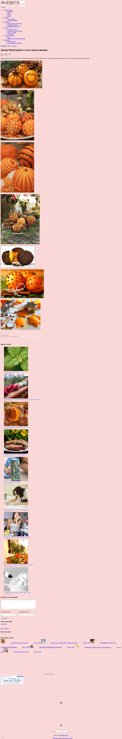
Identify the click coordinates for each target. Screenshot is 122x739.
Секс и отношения (9, 35)
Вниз (3, 7)
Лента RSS (4, 624)
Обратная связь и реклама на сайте (63, 738)
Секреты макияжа (12, 20)
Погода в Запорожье (16, 683)
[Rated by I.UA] (64, 732)
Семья (5, 28)
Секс (8, 37)
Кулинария (10, 34)
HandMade (10, 11)
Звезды (9, 16)
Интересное (7, 40)
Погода (3, 676)
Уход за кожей (11, 19)
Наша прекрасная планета (14, 43)
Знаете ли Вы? (11, 41)
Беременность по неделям (14, 31)
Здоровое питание (12, 25)
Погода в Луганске (7, 683)
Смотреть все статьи (49, 674)
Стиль (9, 14)
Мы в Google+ (5, 628)
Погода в (12, 678)
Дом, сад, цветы (11, 32)
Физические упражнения (14, 23)
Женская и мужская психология (16, 38)
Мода (8, 13)
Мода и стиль (8, 10)
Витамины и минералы (13, 26)
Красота (6, 17)
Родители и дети (12, 29)
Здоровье (6, 22)
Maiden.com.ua (65, 735)
